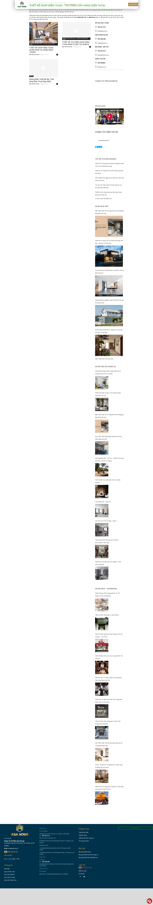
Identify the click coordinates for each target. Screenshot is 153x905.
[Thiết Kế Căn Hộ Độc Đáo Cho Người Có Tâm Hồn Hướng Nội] (101, 573)
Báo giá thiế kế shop (85, 852)
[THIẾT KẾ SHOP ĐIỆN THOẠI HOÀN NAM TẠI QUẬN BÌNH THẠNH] (43, 34)
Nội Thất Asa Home (34, 54)
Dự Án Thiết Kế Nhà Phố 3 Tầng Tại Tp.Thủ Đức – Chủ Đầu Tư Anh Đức (109, 331)
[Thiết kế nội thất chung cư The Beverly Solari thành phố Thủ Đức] (101, 404)
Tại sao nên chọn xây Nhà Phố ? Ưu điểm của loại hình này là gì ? (109, 271)
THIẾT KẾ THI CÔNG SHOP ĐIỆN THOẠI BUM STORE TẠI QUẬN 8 (75, 43)
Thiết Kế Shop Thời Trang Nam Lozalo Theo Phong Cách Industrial (108, 722)
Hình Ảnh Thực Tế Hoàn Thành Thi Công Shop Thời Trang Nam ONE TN (108, 679)
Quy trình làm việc (9, 871)
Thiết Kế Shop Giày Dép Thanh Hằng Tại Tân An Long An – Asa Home (109, 635)
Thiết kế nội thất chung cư (86, 838)
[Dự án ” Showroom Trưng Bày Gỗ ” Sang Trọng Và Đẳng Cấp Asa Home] (101, 776)
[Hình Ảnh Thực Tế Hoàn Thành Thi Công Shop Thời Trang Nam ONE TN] (101, 689)
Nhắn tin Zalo (83, 871)
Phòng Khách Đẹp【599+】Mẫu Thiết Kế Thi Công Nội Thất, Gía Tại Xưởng (108, 372)
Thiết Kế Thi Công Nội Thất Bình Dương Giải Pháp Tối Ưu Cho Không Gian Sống (109, 165)
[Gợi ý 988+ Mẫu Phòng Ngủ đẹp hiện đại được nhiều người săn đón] (101, 448)
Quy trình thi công (9, 877)
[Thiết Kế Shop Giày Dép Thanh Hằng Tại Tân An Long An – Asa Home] (101, 645)
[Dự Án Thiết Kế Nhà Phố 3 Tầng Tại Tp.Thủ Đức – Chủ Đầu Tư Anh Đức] (109, 345)
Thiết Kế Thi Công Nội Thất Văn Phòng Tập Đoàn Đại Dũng (109, 172)
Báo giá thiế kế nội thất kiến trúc (88, 857)
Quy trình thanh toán (10, 880)
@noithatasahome (104, 140)
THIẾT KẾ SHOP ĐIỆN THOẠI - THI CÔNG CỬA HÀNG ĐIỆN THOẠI (42, 44)
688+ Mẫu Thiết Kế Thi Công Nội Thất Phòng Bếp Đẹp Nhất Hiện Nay (109, 212)
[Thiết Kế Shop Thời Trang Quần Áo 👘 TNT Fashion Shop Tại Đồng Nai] (101, 604)
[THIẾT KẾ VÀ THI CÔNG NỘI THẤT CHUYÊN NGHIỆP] (101, 491)
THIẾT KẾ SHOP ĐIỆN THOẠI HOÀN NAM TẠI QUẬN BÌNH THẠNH (41, 50)
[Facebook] (80, 876)
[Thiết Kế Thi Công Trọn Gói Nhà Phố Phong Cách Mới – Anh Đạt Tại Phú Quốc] (109, 256)
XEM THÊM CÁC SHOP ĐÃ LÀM (104, 359)
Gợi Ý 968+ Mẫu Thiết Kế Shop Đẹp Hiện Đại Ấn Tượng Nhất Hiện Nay (108, 744)
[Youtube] (84, 876)
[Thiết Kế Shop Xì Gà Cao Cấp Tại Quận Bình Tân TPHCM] (101, 667)
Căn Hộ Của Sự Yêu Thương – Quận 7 (106, 521)
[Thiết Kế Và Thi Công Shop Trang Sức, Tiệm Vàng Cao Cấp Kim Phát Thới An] (101, 798)
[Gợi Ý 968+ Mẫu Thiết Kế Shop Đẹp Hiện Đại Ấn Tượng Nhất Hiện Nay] (101, 754)
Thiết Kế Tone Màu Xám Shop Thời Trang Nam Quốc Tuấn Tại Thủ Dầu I (108, 701)
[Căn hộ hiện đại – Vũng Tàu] (101, 510)
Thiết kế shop (83, 835)
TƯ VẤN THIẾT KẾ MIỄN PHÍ (103, 198)
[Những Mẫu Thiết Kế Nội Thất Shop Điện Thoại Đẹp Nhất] (43, 68)
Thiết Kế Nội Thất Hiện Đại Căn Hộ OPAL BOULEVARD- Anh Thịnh (106, 541)
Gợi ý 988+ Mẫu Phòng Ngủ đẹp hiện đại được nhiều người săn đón (108, 438)
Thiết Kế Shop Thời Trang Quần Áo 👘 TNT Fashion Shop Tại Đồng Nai (107, 594)
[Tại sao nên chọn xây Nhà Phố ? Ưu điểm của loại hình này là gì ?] (109, 285)
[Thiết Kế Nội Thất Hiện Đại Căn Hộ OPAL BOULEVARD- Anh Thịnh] (101, 551)
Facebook (81, 874)
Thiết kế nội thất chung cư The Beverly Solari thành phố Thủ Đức (108, 394)
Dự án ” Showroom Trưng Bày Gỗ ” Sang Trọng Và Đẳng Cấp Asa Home (108, 766)
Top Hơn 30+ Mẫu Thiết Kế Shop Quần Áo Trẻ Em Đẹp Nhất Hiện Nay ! (108, 186)
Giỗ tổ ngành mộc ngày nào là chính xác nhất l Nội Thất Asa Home (109, 179)
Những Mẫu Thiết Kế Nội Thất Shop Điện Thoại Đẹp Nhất (41, 80)
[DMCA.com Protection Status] (44, 883)
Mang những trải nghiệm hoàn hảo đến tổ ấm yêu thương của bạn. (109, 301)
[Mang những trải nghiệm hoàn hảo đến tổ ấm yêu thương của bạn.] (109, 315)
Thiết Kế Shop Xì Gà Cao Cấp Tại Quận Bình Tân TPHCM (109, 657)
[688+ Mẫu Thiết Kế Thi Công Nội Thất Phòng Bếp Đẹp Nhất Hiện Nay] (109, 226)
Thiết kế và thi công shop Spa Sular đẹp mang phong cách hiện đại (108, 193)
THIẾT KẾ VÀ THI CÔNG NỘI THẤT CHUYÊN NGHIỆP (107, 481)
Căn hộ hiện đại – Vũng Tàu (103, 502)
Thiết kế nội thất (83, 832)
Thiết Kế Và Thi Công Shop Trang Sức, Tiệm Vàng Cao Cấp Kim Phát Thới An (109, 788)
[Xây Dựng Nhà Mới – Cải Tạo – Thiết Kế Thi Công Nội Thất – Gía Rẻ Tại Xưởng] (101, 469)
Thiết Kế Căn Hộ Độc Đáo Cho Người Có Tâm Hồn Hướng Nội (108, 563)
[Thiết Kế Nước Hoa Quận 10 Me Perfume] (101, 623)
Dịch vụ (31, 76)
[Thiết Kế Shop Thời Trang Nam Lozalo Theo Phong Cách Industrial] (101, 732)
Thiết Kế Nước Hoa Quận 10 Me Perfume (107, 615)
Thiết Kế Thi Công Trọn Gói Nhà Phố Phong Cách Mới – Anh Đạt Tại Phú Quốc (109, 242)
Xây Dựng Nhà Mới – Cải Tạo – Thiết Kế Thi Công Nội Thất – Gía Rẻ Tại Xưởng (109, 459)
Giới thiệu (7, 869)
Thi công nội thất (84, 841)
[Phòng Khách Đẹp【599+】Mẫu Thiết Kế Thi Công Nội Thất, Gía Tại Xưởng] (101, 382)
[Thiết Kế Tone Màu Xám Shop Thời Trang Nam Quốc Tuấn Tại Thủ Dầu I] (101, 711)
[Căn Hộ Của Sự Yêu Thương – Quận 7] (101, 529)
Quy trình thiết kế (9, 874)
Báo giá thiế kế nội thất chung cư (88, 855)
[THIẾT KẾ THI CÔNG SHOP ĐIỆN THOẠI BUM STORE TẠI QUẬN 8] (76, 31)
